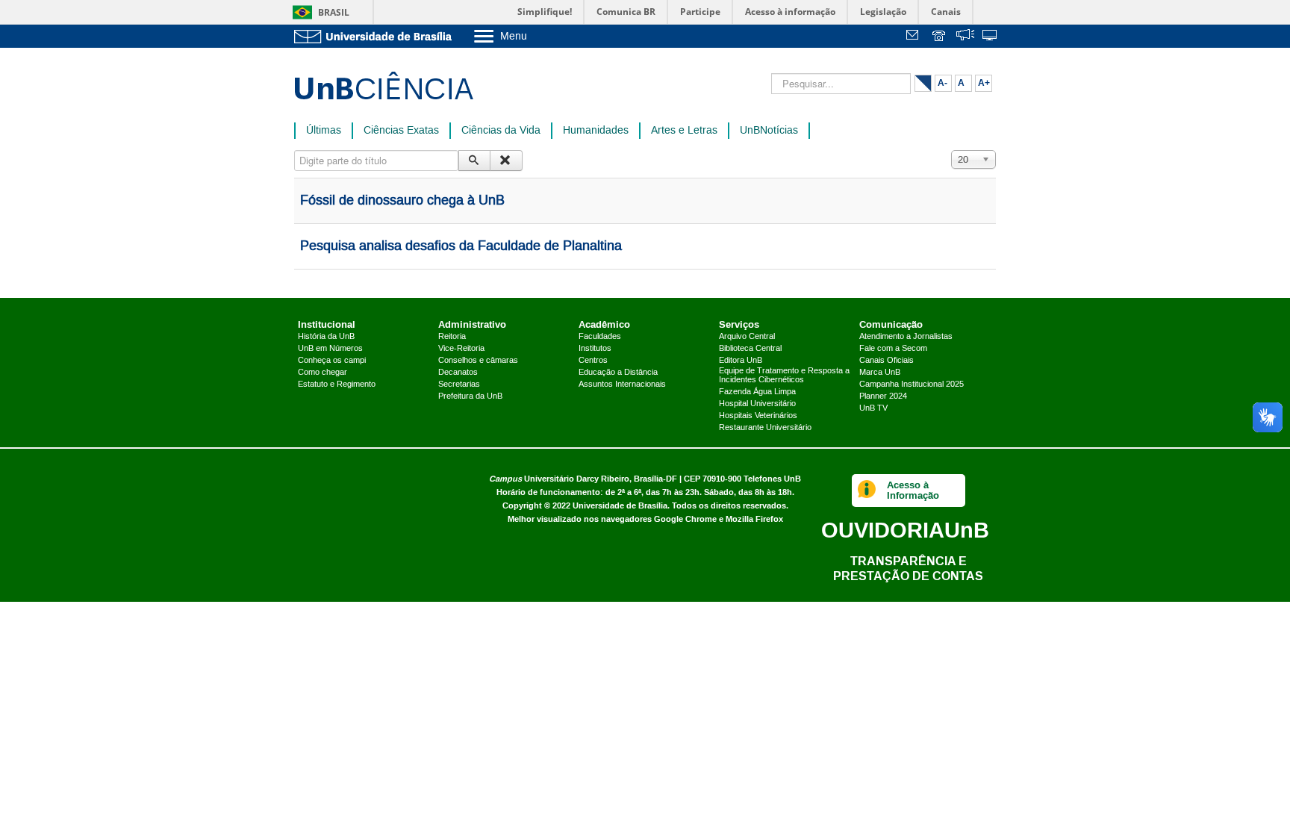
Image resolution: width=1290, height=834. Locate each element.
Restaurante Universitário (765, 427)
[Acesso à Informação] (867, 490)
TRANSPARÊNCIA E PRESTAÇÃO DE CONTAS (908, 569)
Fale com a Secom (893, 348)
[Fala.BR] (965, 37)
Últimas (323, 130)
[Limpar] (506, 160)
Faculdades (600, 336)
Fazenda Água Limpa (757, 392)
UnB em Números (330, 348)
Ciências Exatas (401, 130)
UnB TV (873, 408)
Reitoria (452, 336)
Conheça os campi (332, 360)
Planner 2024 (883, 396)
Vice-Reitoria (461, 348)
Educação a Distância (618, 372)
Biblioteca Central (750, 348)
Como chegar (322, 372)
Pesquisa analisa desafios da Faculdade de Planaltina (461, 246)
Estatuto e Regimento (337, 384)
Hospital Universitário (757, 403)
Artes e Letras (684, 130)
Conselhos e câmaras (478, 360)
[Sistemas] (991, 37)
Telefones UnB (772, 479)
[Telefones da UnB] (940, 37)
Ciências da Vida (500, 130)
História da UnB (326, 336)
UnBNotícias (769, 130)
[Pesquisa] (474, 160)
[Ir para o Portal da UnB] (376, 36)
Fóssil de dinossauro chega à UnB (402, 201)
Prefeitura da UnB (470, 396)
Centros (593, 360)
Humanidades (596, 130)
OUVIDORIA (905, 529)
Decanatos (458, 372)
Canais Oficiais (886, 360)
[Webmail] (914, 37)
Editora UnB (740, 360)
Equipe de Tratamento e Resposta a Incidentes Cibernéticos (784, 376)
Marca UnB (879, 372)
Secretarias (459, 384)
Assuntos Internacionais (622, 384)
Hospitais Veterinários (758, 415)
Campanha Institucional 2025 (911, 384)
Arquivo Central (747, 336)
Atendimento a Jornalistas (906, 336)
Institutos (595, 348)
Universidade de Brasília (620, 505)
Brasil (333, 12)
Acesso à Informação (913, 490)
